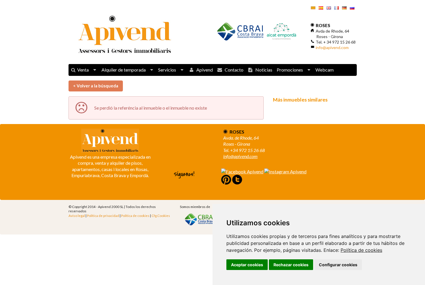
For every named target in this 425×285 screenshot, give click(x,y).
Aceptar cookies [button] (247, 264)
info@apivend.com (332, 47)
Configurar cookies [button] (338, 264)
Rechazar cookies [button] (291, 264)
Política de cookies (361, 250)
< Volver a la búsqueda (95, 85)
